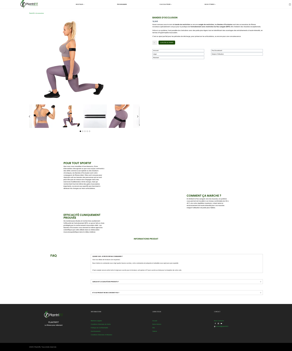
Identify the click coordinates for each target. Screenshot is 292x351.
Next (137, 116)
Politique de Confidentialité (99, 328)
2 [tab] (82, 131)
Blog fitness (210, 4)
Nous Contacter (219, 321)
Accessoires (40, 13)
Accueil (154, 321)
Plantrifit (31, 13)
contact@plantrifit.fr (222, 326)
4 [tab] (87, 131)
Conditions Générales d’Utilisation (101, 335)
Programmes (122, 4)
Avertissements (96, 331)
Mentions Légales (96, 321)
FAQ (153, 328)
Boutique (79, 4)
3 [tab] (85, 131)
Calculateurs (165, 4)
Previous (29, 116)
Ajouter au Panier (166, 42)
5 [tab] (89, 131)
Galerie (154, 331)
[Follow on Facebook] (215, 323)
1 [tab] (80, 131)
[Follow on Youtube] (221, 323)
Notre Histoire (156, 324)
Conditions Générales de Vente (101, 324)
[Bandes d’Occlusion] (70, 59)
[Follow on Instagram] (218, 323)
